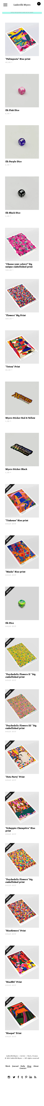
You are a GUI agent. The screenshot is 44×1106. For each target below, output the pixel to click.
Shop (29, 1066)
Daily (23, 1066)
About (36, 1066)
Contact (23, 1068)
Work (7, 1066)
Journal (15, 1066)
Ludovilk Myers (22, 4)
